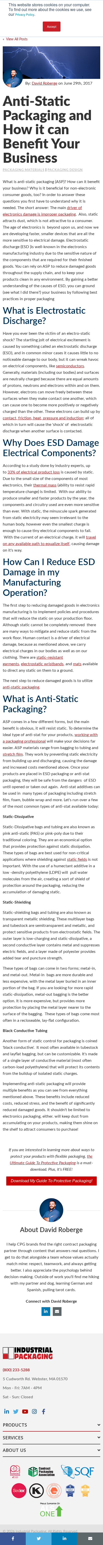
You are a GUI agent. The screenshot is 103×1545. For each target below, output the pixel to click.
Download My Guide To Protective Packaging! (51, 1181)
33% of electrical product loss (34, 472)
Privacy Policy (24, 14)
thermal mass (44, 485)
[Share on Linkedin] (64, 1538)
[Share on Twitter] (39, 1538)
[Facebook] (43, 1411)
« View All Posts (15, 39)
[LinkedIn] (6, 1411)
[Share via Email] (90, 1538)
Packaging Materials (23, 170)
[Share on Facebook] (13, 1538)
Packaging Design (65, 170)
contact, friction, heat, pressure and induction (43, 418)
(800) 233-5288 (16, 1370)
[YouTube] (25, 1411)
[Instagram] (34, 1411)
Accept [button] (51, 26)
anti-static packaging (21, 687)
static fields (77, 859)
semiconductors (70, 366)
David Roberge (44, 83)
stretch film (13, 754)
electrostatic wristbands (42, 664)
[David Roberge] (13, 78)
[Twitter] (16, 1411)
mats (77, 664)
